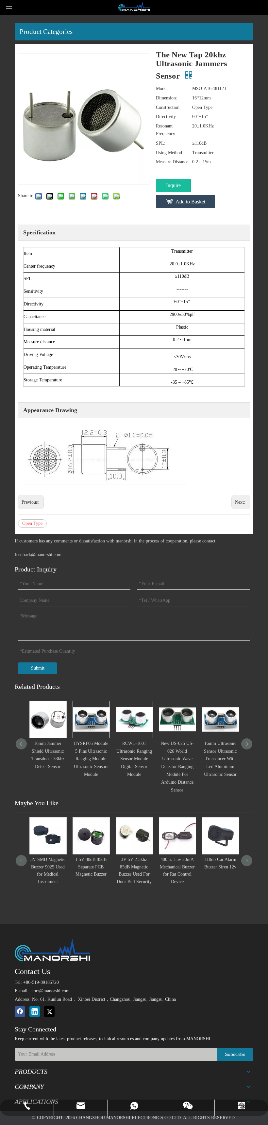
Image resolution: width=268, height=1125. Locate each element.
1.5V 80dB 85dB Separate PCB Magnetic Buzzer (63, 867)
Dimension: (166, 98)
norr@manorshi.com (50, 990)
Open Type (32, 523)
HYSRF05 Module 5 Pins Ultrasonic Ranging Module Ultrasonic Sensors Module (91, 759)
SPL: (160, 143)
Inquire (173, 185)
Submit (37, 668)
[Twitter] (49, 1011)
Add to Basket (190, 201)
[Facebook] (20, 1011)
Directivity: (166, 116)
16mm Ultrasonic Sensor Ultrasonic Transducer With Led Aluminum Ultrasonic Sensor (220, 759)
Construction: (168, 107)
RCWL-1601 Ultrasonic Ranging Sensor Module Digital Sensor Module (134, 759)
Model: (162, 88)
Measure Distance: (173, 161)
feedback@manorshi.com (38, 554)
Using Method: (169, 152)
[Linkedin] (34, 1011)
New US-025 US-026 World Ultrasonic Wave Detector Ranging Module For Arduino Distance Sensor (177, 766)
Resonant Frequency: (166, 130)
